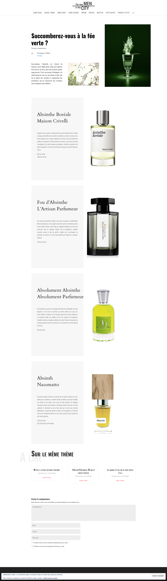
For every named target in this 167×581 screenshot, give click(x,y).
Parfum (83, 13)
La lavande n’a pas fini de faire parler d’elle (120, 471)
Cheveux (91, 13)
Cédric (47, 53)
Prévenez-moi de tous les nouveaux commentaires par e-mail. (51, 543)
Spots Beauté (110, 13)
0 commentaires (41, 48)
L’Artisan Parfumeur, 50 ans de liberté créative (83, 471)
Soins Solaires (73, 13)
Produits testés (124, 13)
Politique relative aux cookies (50, 578)
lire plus (47, 477)
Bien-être (100, 13)
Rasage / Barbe (49, 13)
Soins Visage (37, 13)
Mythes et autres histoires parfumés (47, 469)
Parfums (33, 48)
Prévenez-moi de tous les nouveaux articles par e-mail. (49, 546)
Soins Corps (61, 13)
